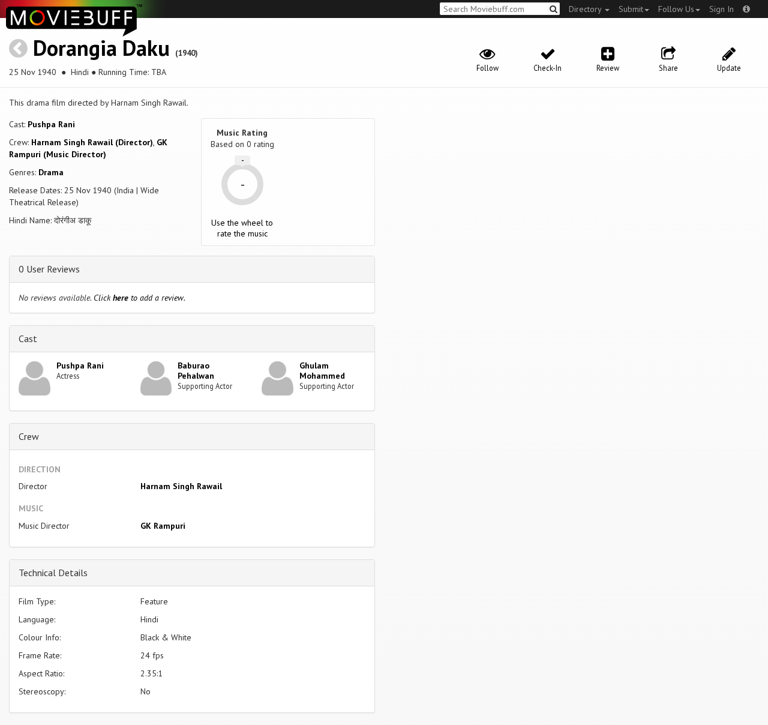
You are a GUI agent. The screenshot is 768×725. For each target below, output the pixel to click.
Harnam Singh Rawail (181, 486)
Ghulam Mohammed (322, 370)
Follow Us (676, 9)
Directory (586, 9)
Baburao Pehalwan (196, 370)
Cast (28, 338)
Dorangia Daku (101, 48)
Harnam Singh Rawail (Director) (92, 142)
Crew (29, 436)
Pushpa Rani (51, 124)
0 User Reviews (49, 269)
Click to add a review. (139, 297)
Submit (631, 9)
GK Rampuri (162, 525)
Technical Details (53, 573)
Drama (51, 172)
